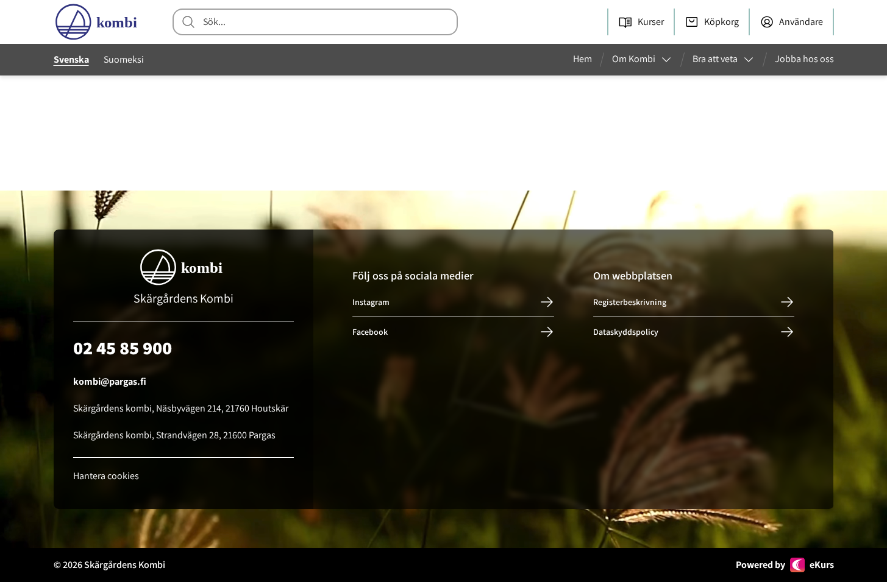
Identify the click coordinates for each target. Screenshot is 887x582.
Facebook (370, 331)
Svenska (71, 59)
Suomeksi (124, 59)
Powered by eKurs (785, 564)
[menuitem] (587, 59)
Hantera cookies (106, 475)
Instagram (371, 301)
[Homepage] (99, 22)
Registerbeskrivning (629, 301)
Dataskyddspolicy (625, 331)
